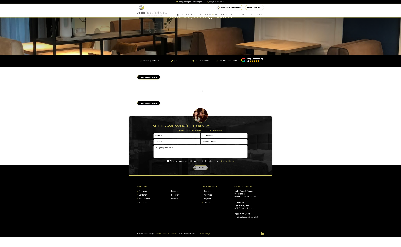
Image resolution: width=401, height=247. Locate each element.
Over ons (207, 191)
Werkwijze (208, 195)
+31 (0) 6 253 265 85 (217, 2)
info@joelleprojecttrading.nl (190, 2)
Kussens (174, 191)
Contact (207, 202)
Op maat (176, 61)
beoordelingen (205, 234)
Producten (143, 191)
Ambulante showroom (227, 61)
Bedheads (143, 202)
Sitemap (159, 234)
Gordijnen (143, 195)
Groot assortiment (202, 61)
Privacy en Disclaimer (170, 234)
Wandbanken (144, 199)
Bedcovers (175, 195)
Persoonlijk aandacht (151, 61)
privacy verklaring (227, 161)
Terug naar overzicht (149, 77)
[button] (252, 60)
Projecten (207, 199)
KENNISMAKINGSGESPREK (231, 7)
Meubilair (175, 199)
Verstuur (202, 168)
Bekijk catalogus (254, 7)
